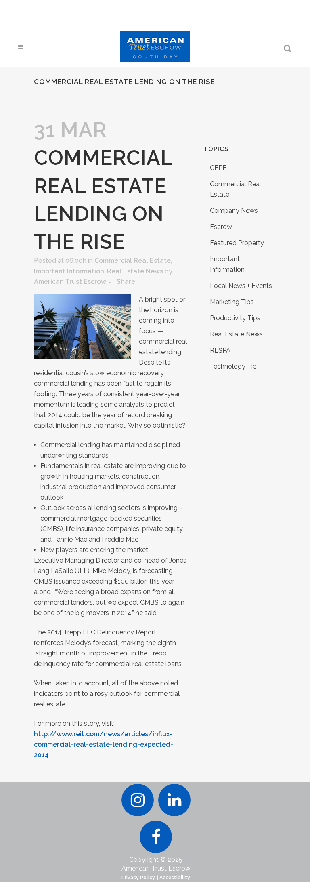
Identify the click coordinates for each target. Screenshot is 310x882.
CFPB (218, 168)
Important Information (69, 271)
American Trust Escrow (70, 282)
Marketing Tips (232, 302)
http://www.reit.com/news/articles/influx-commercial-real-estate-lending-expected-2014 (103, 744)
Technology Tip (233, 366)
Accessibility (174, 877)
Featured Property (237, 243)
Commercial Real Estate (132, 261)
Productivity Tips (235, 318)
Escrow (221, 227)
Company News (234, 210)
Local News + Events (241, 286)
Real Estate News (135, 271)
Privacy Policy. (138, 877)
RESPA (220, 350)
